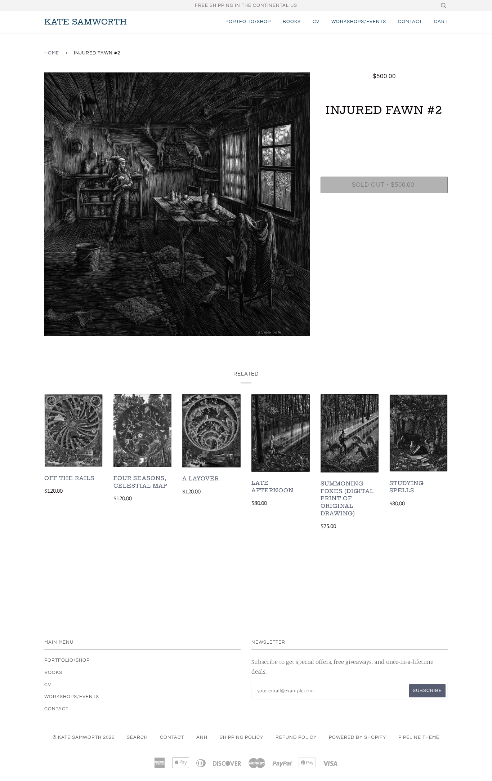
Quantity (384, 146)
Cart (441, 21)
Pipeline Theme (418, 737)
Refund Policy (296, 737)
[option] (177, 204)
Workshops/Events (358, 21)
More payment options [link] (384, 223)
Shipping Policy (241, 737)
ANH (201, 737)
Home (51, 53)
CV (316, 21)
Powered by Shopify (357, 737)
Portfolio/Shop (248, 21)
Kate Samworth (85, 22)
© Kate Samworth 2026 (84, 737)
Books (292, 21)
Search (137, 737)
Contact (410, 21)
